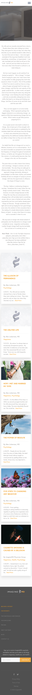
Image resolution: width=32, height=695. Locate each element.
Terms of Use (16, 682)
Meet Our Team (6, 630)
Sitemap (16, 686)
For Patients (5, 611)
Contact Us (5, 639)
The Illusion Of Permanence (10, 277)
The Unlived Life (11, 330)
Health (14, 560)
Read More (18, 300)
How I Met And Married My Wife (14, 384)
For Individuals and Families (10, 616)
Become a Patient (7, 606)
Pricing (3, 625)
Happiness (7, 339)
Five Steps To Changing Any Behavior (14, 492)
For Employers (6, 620)
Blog (2, 634)
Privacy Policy (16, 679)
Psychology (7, 288)
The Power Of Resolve (14, 437)
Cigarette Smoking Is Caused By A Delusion (14, 549)
